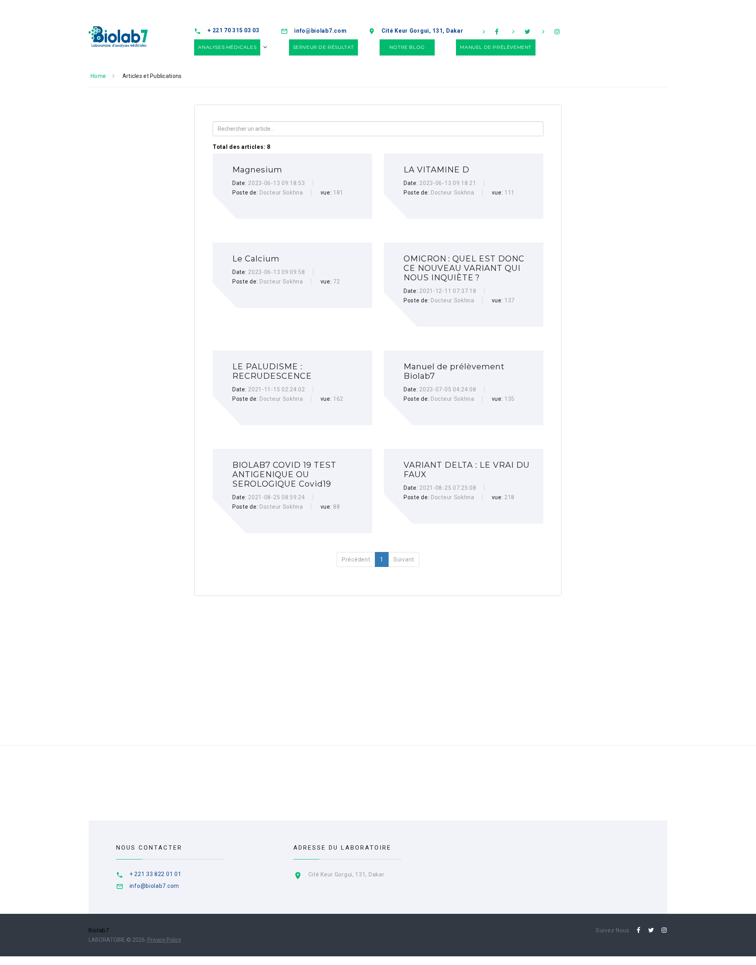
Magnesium (257, 169)
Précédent (356, 559)
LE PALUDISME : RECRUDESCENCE (272, 371)
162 (338, 399)
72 (336, 281)
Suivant (403, 559)
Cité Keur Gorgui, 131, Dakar (422, 31)
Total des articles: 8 (242, 147)
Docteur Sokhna (281, 192)
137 (509, 300)
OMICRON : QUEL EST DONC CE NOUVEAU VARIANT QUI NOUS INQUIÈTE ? (464, 268)
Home (98, 76)
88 (336, 507)
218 (509, 497)
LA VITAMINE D (436, 169)
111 (509, 192)
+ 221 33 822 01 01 (156, 874)
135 (509, 399)
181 (338, 192)
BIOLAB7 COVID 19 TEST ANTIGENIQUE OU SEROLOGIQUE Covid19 (284, 474)
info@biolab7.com (320, 31)
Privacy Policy (164, 940)
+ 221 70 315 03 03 (233, 30)
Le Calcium (256, 258)
